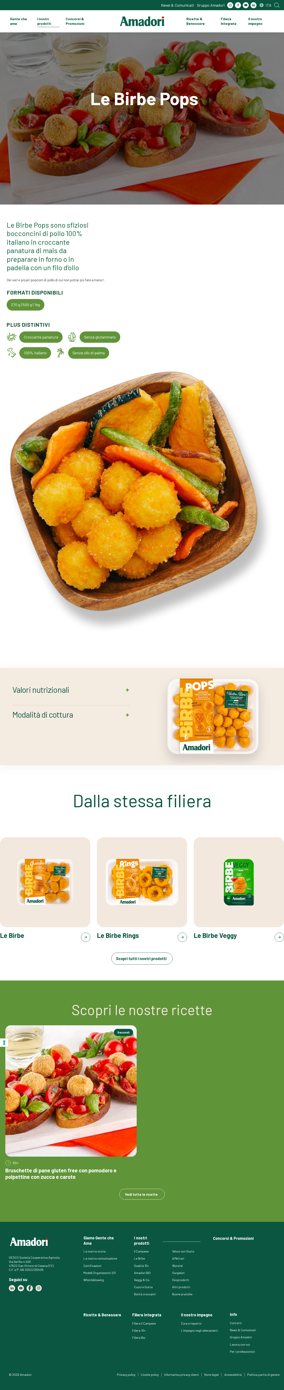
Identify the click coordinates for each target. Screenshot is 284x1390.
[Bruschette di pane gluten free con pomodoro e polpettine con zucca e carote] (71, 1102)
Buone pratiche (182, 1294)
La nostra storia (94, 1251)
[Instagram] (230, 5)
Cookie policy (150, 1374)
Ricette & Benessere (195, 21)
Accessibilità (233, 1374)
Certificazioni (92, 1266)
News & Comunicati (177, 5)
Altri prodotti (181, 1287)
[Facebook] (238, 5)
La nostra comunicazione (100, 1258)
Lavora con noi (240, 1344)
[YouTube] (246, 5)
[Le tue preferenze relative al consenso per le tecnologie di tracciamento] (4, 1042)
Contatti (236, 1323)
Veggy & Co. (142, 1280)
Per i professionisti (242, 1351)
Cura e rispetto (191, 1323)
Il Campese (141, 1251)
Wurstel (177, 1266)
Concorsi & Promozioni (75, 21)
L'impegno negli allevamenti (199, 1330)
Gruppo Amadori (211, 5)
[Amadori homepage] (142, 21)
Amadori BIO (142, 1273)
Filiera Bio (138, 1337)
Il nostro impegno (255, 21)
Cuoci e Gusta (143, 1287)
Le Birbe (139, 1258)
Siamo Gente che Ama (98, 1240)
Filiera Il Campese (144, 1323)
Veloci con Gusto (183, 1251)
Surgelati (178, 1273)
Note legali (211, 1374)
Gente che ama (18, 21)
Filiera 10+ (139, 1330)
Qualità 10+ (141, 1266)
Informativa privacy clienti (181, 1374)
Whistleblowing (93, 1280)
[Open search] (277, 5)
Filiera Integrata (228, 21)
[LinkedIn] (253, 5)
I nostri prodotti (44, 21)
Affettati (178, 1258)
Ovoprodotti (180, 1280)
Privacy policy (126, 1374)
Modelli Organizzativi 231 (99, 1273)
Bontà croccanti (145, 1294)
